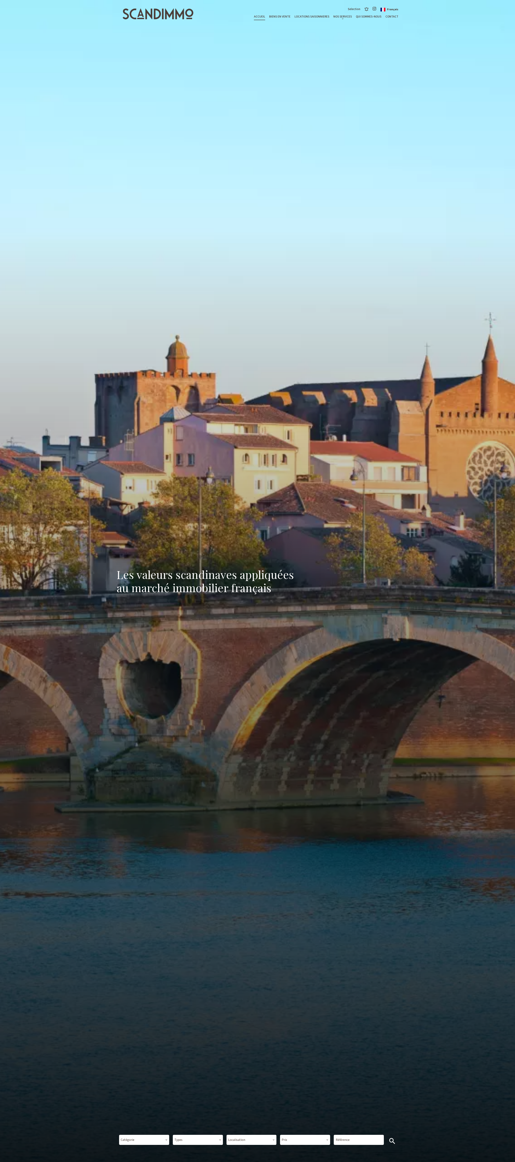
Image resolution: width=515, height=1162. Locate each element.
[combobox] (144, 1140)
